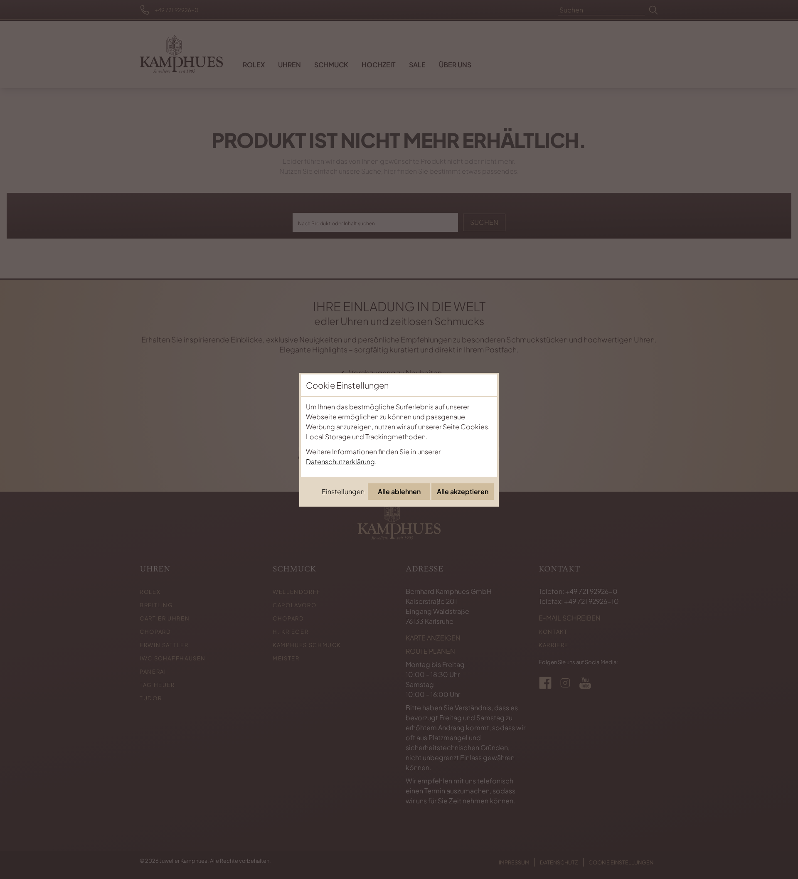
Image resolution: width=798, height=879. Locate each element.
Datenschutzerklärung (340, 461)
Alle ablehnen (399, 491)
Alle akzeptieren (462, 491)
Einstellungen (343, 491)
